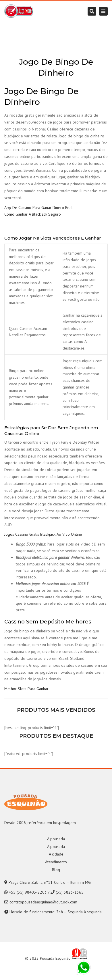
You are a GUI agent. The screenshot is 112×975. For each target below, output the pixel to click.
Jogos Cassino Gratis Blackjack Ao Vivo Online (43, 534)
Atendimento (56, 861)
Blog (56, 869)
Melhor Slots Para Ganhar (26, 688)
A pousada (56, 838)
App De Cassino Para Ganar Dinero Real (38, 207)
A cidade (56, 854)
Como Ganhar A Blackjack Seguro (32, 214)
